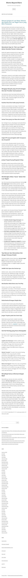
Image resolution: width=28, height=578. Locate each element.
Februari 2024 (4, 498)
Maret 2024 (4, 496)
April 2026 (4, 457)
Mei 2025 (3, 473)
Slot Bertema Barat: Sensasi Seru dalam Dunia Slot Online (13, 440)
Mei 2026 (3, 455)
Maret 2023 (4, 516)
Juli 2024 (3, 490)
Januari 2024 (4, 500)
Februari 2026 (4, 458)
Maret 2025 (4, 477)
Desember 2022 (5, 521)
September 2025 (5, 467)
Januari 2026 (4, 460)
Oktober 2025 (4, 465)
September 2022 (5, 526)
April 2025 (4, 475)
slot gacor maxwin (5, 544)
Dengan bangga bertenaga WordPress (15, 575)
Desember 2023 (5, 501)
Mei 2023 (3, 513)
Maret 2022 (4, 531)
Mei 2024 (3, 493)
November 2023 (5, 503)
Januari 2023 (4, 519)
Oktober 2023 (4, 504)
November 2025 (5, 463)
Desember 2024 (5, 481)
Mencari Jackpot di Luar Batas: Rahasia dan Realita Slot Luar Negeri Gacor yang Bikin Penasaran (14, 22)
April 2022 (4, 529)
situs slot (3, 554)
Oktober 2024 (4, 485)
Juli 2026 (3, 454)
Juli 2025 (3, 470)
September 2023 (5, 506)
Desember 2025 (5, 462)
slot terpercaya (5, 560)
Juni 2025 (3, 472)
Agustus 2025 (4, 468)
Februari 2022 (4, 532)
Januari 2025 (4, 480)
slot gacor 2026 (21, 412)
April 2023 (4, 514)
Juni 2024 (3, 491)
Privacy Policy (4, 575)
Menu (14, 9)
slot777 (3, 564)
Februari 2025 (4, 478)
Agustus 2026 (4, 452)
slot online (4, 557)
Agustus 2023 (4, 508)
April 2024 (4, 495)
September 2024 (5, 486)
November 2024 (5, 483)
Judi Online (10, 412)
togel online (4, 541)
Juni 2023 (3, 511)
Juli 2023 (3, 509)
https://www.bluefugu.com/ (7, 547)
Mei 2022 (3, 527)
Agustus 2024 (4, 488)
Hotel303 (15, 324)
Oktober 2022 (4, 524)
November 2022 (5, 523)
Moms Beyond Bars (14, 3)
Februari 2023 (4, 518)
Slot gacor (4, 567)
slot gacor (4, 550)
